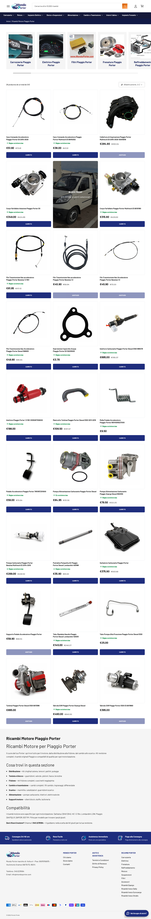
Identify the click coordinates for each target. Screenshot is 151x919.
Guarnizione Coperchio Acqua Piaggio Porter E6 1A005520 (64, 350)
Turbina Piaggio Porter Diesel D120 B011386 (23, 706)
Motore (19, 15)
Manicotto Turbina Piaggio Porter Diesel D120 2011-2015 (74, 420)
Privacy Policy (98, 867)
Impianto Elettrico (34, 15)
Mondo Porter (15, 915)
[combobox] (80, 6)
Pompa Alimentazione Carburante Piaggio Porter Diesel (74, 491)
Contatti (66, 864)
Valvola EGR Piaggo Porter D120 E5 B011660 (116, 706)
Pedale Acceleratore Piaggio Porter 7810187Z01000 (26, 491)
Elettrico (124, 861)
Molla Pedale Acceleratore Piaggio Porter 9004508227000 (112, 421)
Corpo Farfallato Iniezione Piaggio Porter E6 (23, 208)
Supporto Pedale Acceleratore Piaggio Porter (24, 634)
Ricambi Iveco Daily (129, 889)
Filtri (123, 878)
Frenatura (125, 864)
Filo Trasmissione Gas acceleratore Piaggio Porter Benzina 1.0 (67, 278)
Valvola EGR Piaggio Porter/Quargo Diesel (69, 706)
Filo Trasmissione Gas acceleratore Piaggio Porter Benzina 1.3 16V (20, 278)
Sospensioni (126, 875)
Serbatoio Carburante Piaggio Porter (114, 563)
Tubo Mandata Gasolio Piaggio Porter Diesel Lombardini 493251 (66, 635)
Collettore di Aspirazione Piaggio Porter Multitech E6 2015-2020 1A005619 (115, 138)
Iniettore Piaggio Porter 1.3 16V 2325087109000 (24, 420)
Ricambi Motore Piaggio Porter (23, 21)
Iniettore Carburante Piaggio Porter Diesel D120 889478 (121, 349)
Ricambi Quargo (127, 885)
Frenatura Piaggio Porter (112, 64)
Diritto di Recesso (99, 863)
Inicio (8, 21)
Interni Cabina (111, 15)
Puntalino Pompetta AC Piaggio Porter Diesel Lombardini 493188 (66, 564)
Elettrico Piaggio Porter (51, 64)
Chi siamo (67, 857)
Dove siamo (68, 861)
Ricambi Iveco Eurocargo (131, 892)
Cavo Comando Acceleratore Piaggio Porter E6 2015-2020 (17, 138)
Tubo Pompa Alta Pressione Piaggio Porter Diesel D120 (121, 634)
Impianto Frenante (129, 15)
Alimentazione (73, 15)
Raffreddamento (128, 868)
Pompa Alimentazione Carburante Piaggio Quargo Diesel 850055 (113, 492)
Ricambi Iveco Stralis (129, 896)
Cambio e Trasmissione (92, 15)
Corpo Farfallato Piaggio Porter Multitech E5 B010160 (120, 208)
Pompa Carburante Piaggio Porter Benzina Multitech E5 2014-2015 (19, 564)
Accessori (125, 882)
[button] (8, 6)
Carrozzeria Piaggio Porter (20, 64)
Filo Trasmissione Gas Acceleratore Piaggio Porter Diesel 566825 (20, 350)
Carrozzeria (8, 15)
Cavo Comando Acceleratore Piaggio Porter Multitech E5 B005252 (67, 138)
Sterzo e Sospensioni (54, 15)
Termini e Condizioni (100, 860)
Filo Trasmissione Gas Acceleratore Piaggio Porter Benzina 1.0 (114, 278)
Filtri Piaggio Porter (81, 62)
